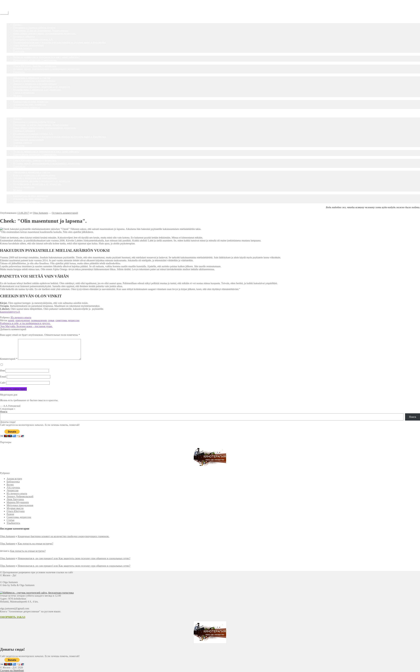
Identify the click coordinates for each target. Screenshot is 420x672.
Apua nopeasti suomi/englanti (28, 45)
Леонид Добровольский (20, 496)
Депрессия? (13, 54)
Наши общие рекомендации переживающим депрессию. (44, 33)
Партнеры (18, 51)
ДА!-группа (13, 21)
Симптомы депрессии (19, 517)
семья (51, 320)
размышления (39, 320)
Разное (10, 514)
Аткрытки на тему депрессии (29, 104)
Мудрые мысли (15, 508)
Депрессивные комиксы (26, 107)
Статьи (10, 63)
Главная (11, 18)
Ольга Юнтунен (16, 511)
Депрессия (12, 490)
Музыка (17, 95)
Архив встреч (14, 478)
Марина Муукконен (18, 502)
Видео (10, 484)
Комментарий (8, 358)
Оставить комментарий (65, 213)
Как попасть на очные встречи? (35, 543)
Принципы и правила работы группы (34, 27)
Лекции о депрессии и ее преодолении (35, 83)
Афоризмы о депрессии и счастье (31, 77)
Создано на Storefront (12, 670)
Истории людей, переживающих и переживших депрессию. (46, 69)
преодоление (22, 320)
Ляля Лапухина (15, 499)
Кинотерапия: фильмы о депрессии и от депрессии (41, 86)
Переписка (19, 72)
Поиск (3, 411)
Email (3, 376)
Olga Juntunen (40, 213)
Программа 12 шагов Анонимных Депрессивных (40, 30)
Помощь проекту (22, 48)
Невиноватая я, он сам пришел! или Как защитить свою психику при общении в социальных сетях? (74, 558)
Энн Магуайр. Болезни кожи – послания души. (26, 326)
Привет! (17, 24)
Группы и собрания (24, 36)
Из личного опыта (21, 317)
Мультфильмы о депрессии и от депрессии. (37, 89)
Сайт (3, 382)
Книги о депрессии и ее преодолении (34, 80)
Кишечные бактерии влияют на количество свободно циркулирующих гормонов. (63, 536)
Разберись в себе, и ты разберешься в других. (25, 323)
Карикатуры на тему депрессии (30, 101)
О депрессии (14, 74)
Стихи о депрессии (24, 92)
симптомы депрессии (67, 320)
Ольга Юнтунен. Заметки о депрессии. (35, 66)
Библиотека (13, 481)
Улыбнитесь (13, 98)
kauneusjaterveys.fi (10, 311)
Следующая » (7, 408)
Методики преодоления (20, 505)
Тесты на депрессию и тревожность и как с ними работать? (46, 57)
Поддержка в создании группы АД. (33, 39)
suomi (11, 320)
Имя (2, 370)
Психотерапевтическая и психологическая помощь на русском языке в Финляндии (59, 42)
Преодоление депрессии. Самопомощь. (35, 60)
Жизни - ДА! (7, 1)
